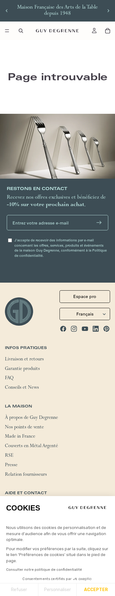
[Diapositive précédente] (6, 11)
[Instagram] (74, 328)
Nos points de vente (24, 428)
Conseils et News (22, 388)
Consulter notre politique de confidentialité (44, 569)
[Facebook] (63, 328)
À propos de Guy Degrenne (31, 418)
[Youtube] (85, 328)
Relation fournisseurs (26, 475)
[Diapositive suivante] (108, 11)
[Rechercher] (21, 31)
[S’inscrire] (99, 223)
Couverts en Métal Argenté (31, 446)
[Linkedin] (95, 328)
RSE (9, 456)
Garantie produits (22, 369)
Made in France (20, 437)
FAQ (9, 379)
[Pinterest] (106, 328)
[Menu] (7, 31)
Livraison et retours (24, 360)
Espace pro (84, 296)
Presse (11, 465)
